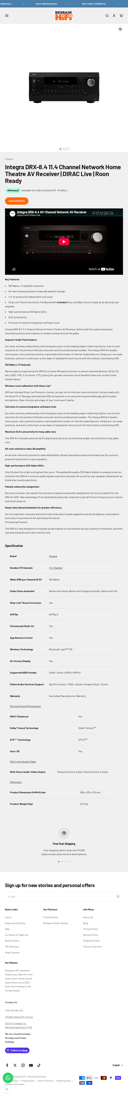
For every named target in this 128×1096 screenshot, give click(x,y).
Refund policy (11, 1080)
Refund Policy (90, 934)
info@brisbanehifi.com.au (19, 1016)
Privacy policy (27, 1080)
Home (8, 917)
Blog (85, 923)
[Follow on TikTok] (39, 1065)
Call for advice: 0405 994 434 (88, 4)
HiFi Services (12, 946)
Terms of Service (92, 946)
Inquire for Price (17, 201)
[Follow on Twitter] (15, 1065)
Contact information (15, 1084)
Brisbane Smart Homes (55, 923)
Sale (7, 928)
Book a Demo (12, 940)
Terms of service (45, 1080)
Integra (9, 158)
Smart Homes (12, 952)
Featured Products (15, 923)
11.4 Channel (55, 567)
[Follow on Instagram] (23, 1065)
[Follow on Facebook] (7, 1065)
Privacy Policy (90, 928)
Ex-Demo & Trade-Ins (16, 934)
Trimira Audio (50, 917)
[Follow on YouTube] (31, 1065)
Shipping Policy (91, 940)
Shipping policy (63, 1080)
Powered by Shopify (36, 1076)
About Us (88, 917)
